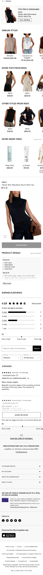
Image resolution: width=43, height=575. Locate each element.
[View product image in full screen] (5, 236)
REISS (20, 12)
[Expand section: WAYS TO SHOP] (21, 482)
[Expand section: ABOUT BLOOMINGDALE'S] (21, 476)
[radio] (41, 171)
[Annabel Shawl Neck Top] (27, 117)
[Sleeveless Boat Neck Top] (27, 44)
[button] (21, 215)
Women (8, 1)
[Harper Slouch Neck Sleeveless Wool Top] (10, 117)
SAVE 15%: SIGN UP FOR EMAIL (21, 439)
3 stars (4, 320)
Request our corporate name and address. (24, 566)
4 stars (4, 316)
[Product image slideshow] (21, 215)
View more (7, 283)
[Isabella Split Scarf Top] (27, 81)
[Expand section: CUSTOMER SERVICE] (21, 466)
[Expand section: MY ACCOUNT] (21, 471)
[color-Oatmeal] (41, 171)
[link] (10, 57)
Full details (25, 20)
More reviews (21, 415)
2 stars (4, 324)
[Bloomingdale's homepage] (3, 1)
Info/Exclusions (21, 452)
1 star (5, 328)
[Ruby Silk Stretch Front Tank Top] (10, 81)
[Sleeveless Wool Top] (10, 44)
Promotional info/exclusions (19, 507)
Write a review (36, 303)
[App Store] (9, 535)
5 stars (4, 312)
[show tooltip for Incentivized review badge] (16, 375)
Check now (33, 507)
